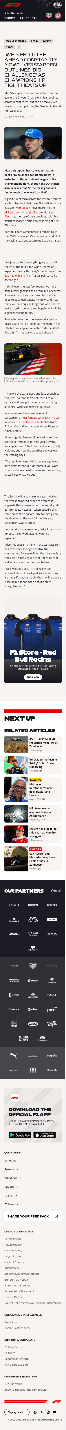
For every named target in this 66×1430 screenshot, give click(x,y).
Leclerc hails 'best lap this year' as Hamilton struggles (43, 832)
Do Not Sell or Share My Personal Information (33, 1303)
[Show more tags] (19, 47)
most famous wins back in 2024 (40, 417)
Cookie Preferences (17, 1328)
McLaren (9, 212)
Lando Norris (33, 212)
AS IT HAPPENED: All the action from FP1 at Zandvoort (43, 742)
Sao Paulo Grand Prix (17, 275)
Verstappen (23, 207)
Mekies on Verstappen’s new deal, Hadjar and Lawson (40, 789)
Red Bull (26, 422)
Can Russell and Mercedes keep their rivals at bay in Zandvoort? (42, 859)
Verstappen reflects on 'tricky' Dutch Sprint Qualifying (43, 763)
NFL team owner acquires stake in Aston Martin (40, 811)
